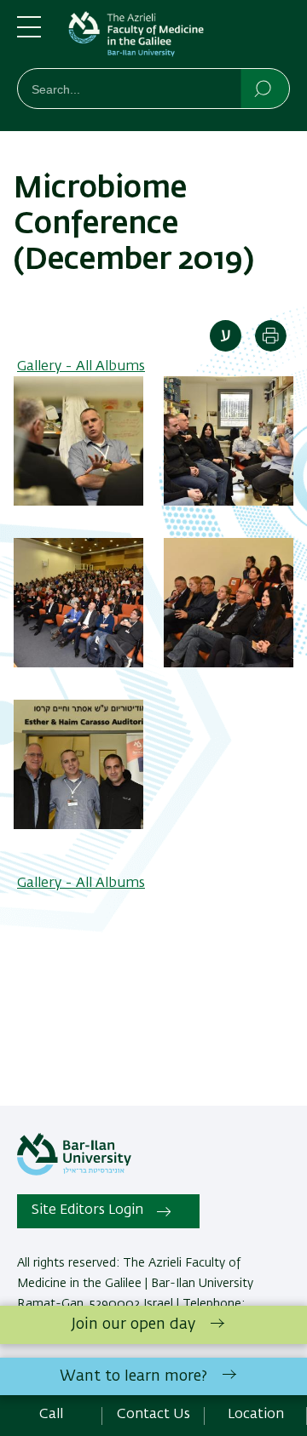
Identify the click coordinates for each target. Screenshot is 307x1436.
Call (51, 1415)
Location (256, 1415)
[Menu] (29, 34)
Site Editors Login (87, 1210)
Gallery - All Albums (81, 367)
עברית (225, 336)
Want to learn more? (133, 1376)
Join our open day (133, 1324)
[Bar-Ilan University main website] (74, 1172)
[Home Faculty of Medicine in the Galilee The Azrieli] (179, 37)
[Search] (264, 87)
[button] (78, 502)
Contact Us (153, 1415)
